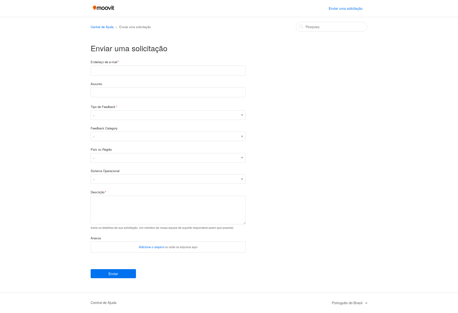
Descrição (97, 192)
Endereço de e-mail (104, 62)
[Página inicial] (103, 10)
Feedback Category (104, 128)
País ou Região (101, 149)
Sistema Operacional (105, 171)
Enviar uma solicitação (346, 8)
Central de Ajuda (102, 27)
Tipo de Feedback (103, 106)
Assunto (96, 84)
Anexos (96, 238)
